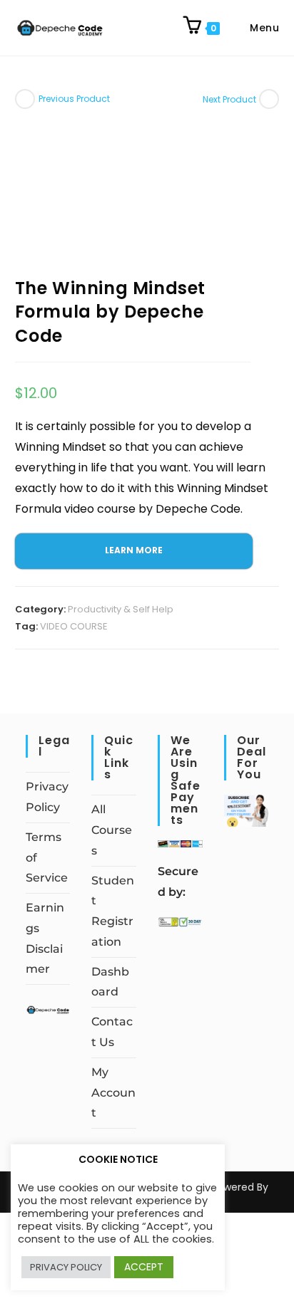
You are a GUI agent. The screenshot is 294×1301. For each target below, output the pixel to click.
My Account (113, 1092)
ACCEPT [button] (143, 1267)
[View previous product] (25, 99)
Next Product (229, 99)
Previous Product (74, 99)
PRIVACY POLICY (66, 1267)
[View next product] (269, 99)
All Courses (111, 830)
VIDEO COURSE (74, 626)
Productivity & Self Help (120, 609)
